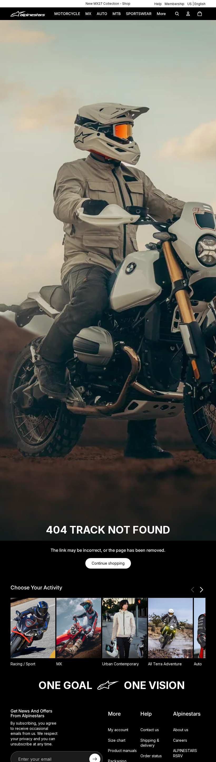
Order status (151, 756)
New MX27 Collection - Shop (108, 4)
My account (118, 729)
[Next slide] (201, 589)
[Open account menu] (188, 13)
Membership (174, 4)
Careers (180, 740)
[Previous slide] (193, 589)
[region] (108, 3)
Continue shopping (108, 563)
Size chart (116, 740)
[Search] (177, 13)
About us (180, 729)
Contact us (149, 729)
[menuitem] (161, 13)
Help (158, 4)
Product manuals (122, 750)
